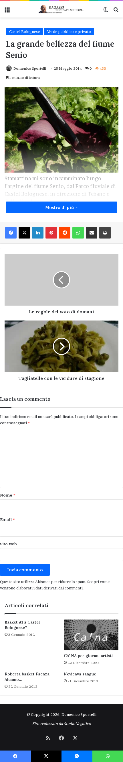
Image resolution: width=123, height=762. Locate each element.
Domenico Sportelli (29, 68)
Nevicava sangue (80, 674)
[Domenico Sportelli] (61, 9)
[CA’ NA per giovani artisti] (91, 635)
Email (7, 519)
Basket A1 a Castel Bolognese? (22, 625)
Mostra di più (60, 207)
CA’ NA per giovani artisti (88, 655)
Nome (7, 495)
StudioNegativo (77, 723)
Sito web (8, 544)
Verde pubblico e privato (69, 31)
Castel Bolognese (24, 31)
